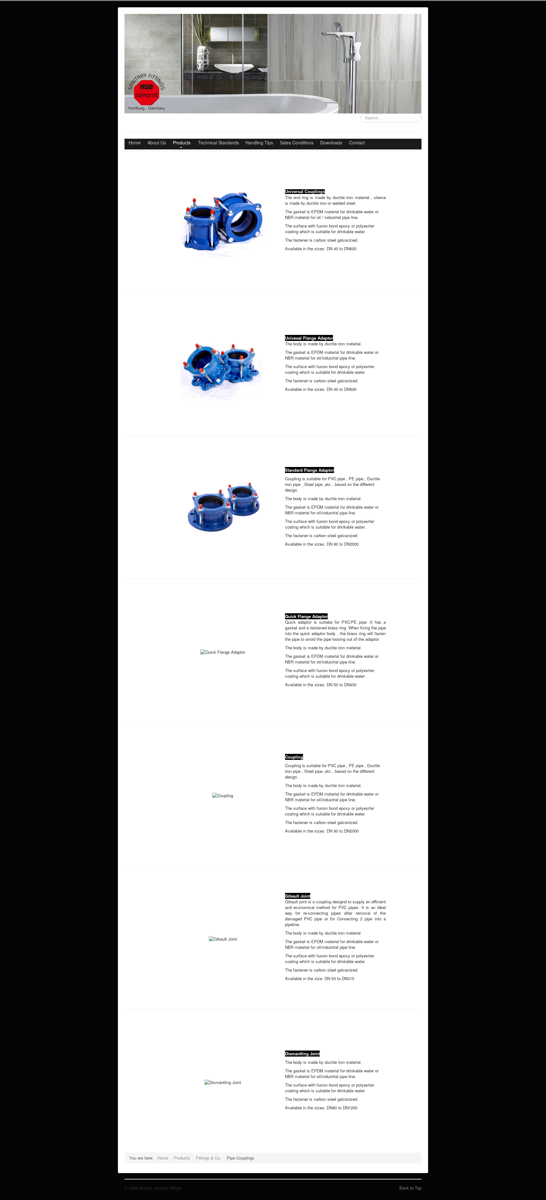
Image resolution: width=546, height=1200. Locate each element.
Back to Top (410, 1188)
